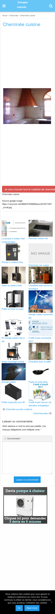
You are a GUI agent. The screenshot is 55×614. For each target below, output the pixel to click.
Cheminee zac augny (39, 265)
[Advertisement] (27, 58)
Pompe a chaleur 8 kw (12, 262)
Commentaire (14, 438)
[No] (51, 602)
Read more (32, 608)
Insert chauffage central (13, 361)
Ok (19, 608)
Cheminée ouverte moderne (19, 409)
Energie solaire (9, 381)
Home (4, 15)
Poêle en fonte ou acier (12, 308)
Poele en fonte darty (38, 381)
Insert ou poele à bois (12, 285)
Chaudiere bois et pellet (40, 361)
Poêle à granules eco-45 (13, 402)
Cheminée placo (41, 413)
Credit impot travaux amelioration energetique (40, 404)
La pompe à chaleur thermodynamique (13, 240)
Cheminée (14, 15)
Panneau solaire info (38, 238)
